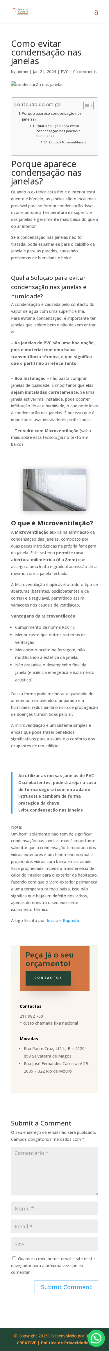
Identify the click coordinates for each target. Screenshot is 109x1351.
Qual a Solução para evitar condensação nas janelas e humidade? (58, 130)
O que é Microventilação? (67, 142)
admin (22, 71)
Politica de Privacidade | (66, 1343)
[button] (96, 1338)
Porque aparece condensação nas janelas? (52, 116)
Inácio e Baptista (63, 920)
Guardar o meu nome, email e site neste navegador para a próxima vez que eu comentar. (53, 1265)
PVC (65, 71)
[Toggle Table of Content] (85, 105)
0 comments (85, 71)
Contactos (48, 978)
